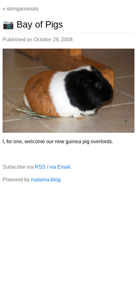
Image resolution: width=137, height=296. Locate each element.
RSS (40, 167)
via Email (59, 167)
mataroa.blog (46, 179)
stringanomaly (23, 8)
